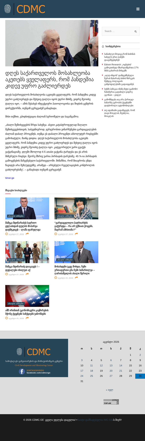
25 (91, 376)
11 (91, 365)
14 (120, 365)
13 (111, 365)
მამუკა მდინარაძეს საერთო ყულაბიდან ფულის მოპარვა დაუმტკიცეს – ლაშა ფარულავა (22, 226)
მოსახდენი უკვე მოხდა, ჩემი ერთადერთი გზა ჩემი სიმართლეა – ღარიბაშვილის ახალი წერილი (74, 270)
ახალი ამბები (16, 216)
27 (111, 376)
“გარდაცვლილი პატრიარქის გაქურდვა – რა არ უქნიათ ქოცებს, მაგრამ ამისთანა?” (73, 226)
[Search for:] (121, 31)
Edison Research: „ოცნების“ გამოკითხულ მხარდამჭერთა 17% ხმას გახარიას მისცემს (121, 67)
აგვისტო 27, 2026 (16, 234)
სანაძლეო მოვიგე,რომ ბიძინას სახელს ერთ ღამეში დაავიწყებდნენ (119, 57)
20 (111, 371)
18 (91, 371)
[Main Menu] (138, 9)
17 (81, 371)
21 (120, 371)
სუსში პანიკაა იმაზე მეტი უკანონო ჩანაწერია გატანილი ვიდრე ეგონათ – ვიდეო (121, 92)
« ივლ (109, 390)
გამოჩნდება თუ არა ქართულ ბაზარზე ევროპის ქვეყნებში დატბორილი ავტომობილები (119, 102)
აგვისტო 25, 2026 (65, 278)
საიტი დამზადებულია (90, 420)
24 (81, 376)
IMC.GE (108, 420)
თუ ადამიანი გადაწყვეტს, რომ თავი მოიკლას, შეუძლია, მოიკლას (119, 113)
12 (101, 365)
